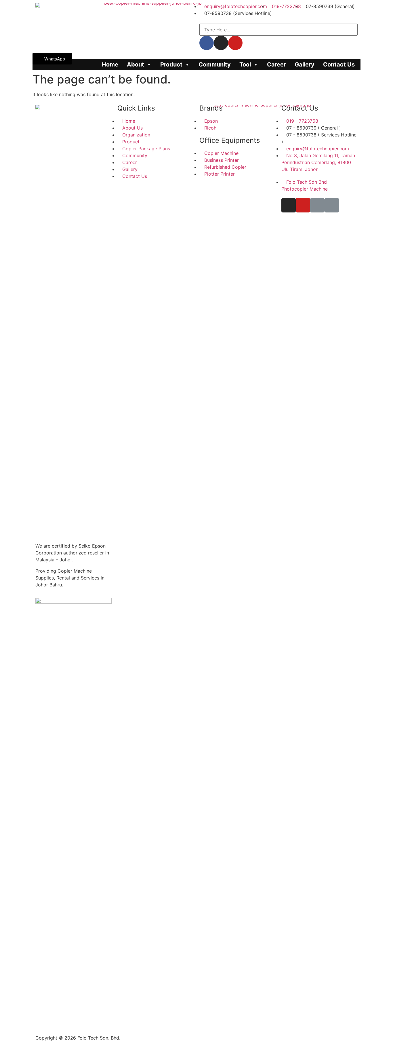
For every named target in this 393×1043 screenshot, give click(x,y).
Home (110, 64)
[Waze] (317, 205)
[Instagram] (288, 205)
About (135, 64)
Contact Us (339, 64)
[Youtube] (303, 205)
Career (276, 64)
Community (215, 64)
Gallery (304, 64)
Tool (245, 64)
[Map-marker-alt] (332, 205)
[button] (52, 58)
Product (171, 64)
